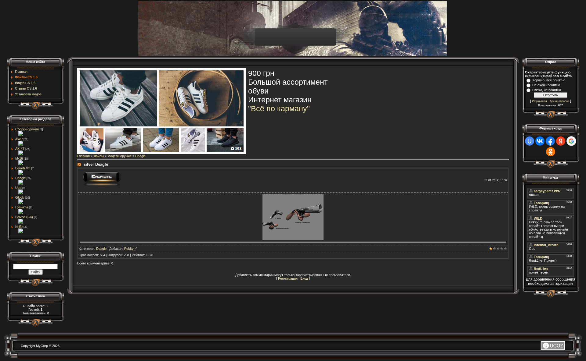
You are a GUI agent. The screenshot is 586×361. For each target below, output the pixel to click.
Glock (19, 197)
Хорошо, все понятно (548, 80)
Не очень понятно (546, 85)
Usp (18, 187)
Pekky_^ (130, 248)
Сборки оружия (27, 129)
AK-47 (19, 148)
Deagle (20, 178)
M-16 (19, 158)
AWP (19, 139)
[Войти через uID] (529, 141)
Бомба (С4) (24, 217)
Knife (19, 226)
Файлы (98, 156)
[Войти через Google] (571, 141)
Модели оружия (119, 156)
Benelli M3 (22, 168)
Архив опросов (559, 101)
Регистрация (288, 278)
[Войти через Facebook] (550, 141)
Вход (304, 278)
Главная (83, 156)
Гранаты (21, 207)
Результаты (539, 101)
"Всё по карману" (279, 108)
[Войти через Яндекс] (560, 141)
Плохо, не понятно (546, 90)
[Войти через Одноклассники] (550, 151)
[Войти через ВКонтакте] (539, 141)
